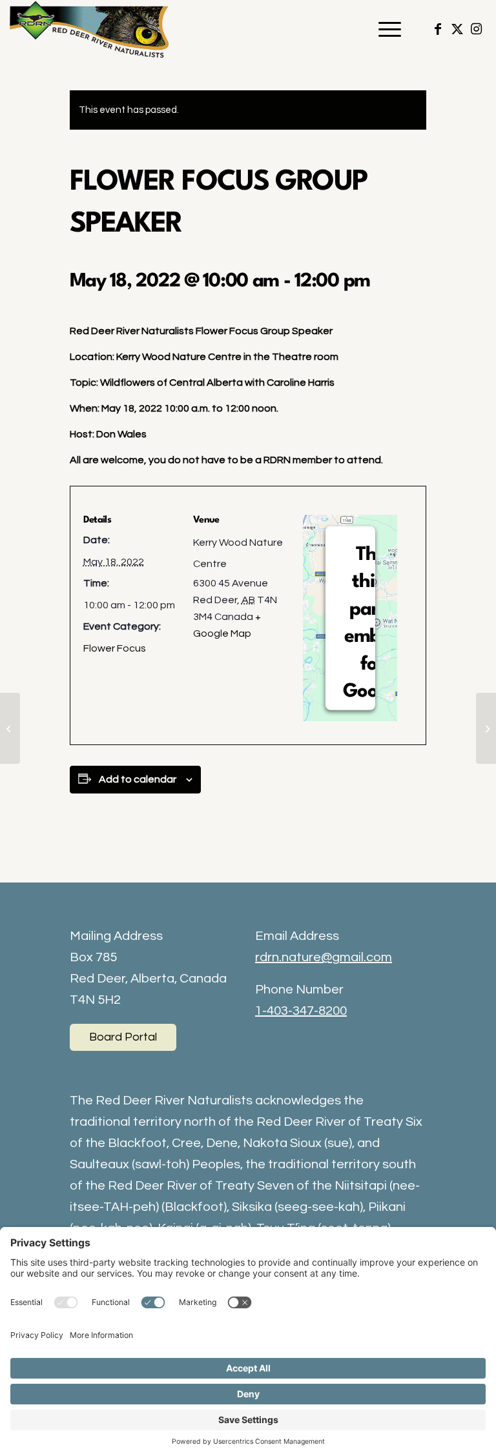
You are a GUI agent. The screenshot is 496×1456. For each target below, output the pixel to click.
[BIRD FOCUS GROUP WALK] (10, 728)
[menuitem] (383, 29)
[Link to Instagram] (476, 29)
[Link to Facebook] (438, 29)
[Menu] (383, 29)
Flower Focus (114, 648)
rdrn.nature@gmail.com (323, 957)
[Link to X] (457, 29)
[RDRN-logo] (91, 29)
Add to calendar (137, 779)
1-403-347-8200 (301, 1010)
